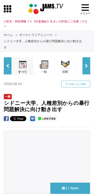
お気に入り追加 (77, 84)
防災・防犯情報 (16, 21)
